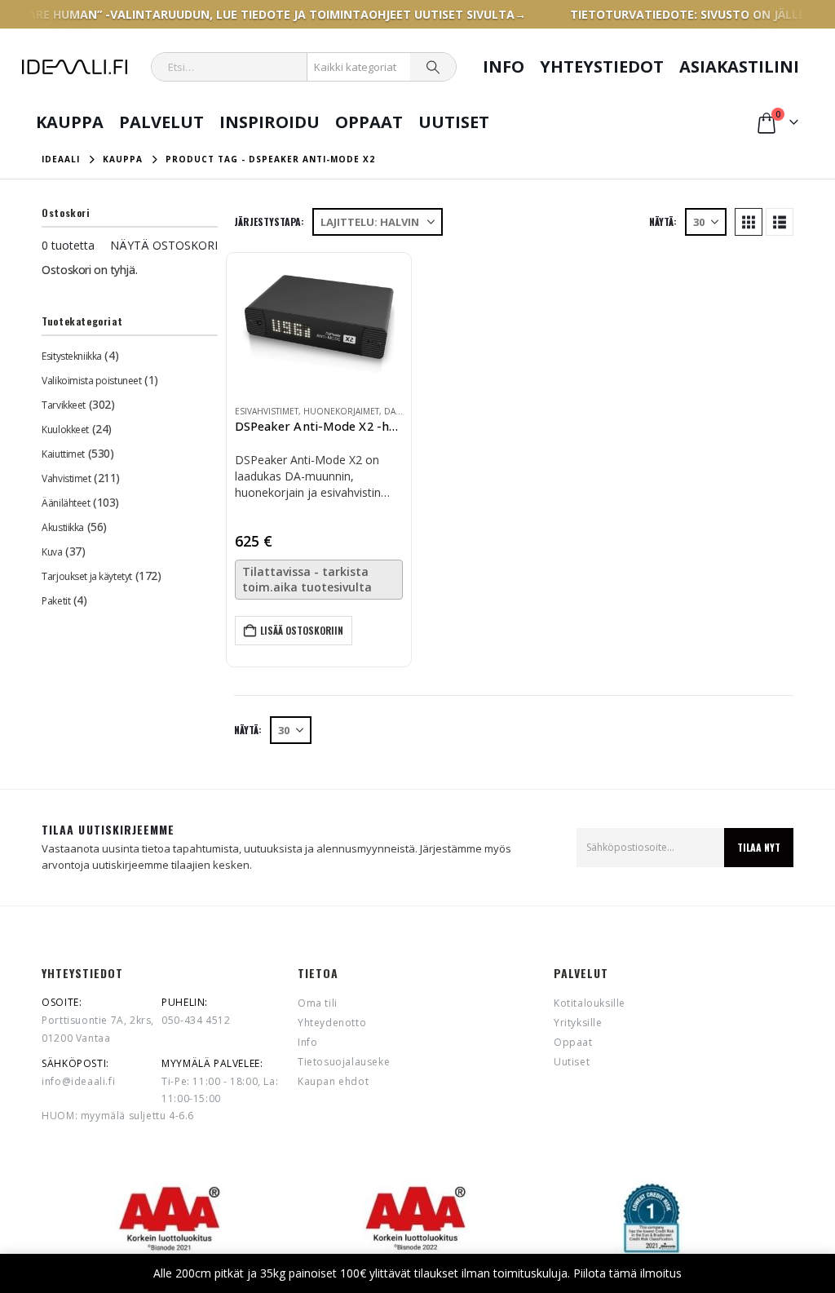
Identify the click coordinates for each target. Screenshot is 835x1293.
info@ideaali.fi (78, 1081)
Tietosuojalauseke (344, 1062)
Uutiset (453, 122)
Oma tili (318, 1003)
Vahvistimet (66, 478)
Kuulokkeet (65, 429)
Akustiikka (63, 527)
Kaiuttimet (63, 454)
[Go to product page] (319, 326)
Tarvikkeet (64, 405)
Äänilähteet (66, 503)
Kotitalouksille (589, 1003)
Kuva (52, 552)
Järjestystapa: (269, 221)
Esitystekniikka (72, 356)
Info (503, 66)
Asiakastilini (739, 66)
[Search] (433, 67)
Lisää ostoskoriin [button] (301, 630)
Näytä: (663, 221)
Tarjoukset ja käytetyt (87, 576)
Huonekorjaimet (341, 411)
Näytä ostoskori (164, 245)
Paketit (56, 601)
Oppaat (369, 122)
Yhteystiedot (602, 66)
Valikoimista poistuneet (91, 380)
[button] (748, 222)
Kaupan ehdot (333, 1081)
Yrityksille (578, 1023)
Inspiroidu (269, 122)
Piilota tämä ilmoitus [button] (627, 1273)
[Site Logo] (74, 67)
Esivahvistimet (266, 411)
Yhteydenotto (332, 1023)
